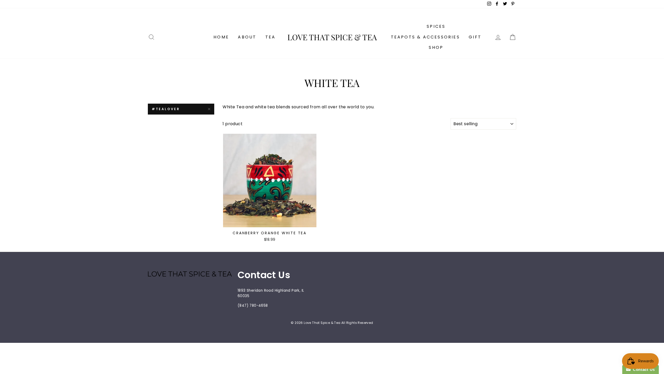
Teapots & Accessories (425, 37)
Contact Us (643, 369)
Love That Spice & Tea (332, 37)
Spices (436, 26)
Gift (475, 37)
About (247, 37)
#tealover (166, 109)
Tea (270, 37)
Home (221, 37)
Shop (436, 47)
